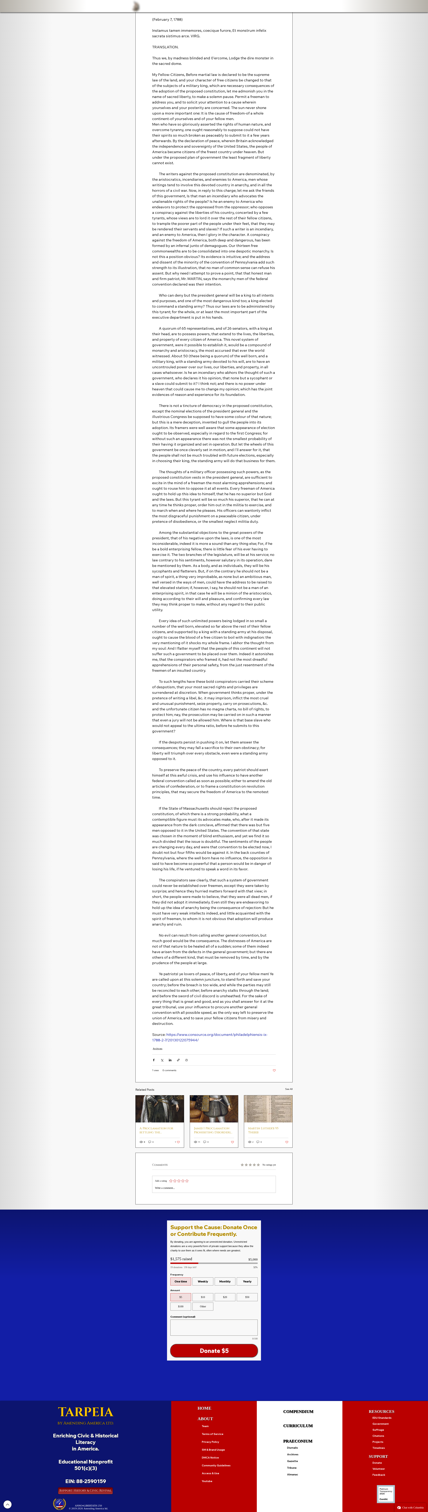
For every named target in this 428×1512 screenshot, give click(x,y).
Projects (377, 1441)
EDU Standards (382, 1417)
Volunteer (378, 1468)
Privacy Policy (210, 1441)
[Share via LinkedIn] (170, 1060)
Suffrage (378, 1429)
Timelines (378, 1447)
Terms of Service (212, 1434)
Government (380, 1423)
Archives (157, 1048)
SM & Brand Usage (213, 1449)
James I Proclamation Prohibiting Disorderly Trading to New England (213, 1130)
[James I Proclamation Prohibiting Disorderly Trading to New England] (214, 1108)
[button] (161, 6)
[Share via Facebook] (153, 1060)
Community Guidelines (216, 1465)
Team (205, 1426)
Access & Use (210, 1473)
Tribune (292, 1467)
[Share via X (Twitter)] (162, 1060)
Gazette (292, 1461)
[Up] (7, 1504)
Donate (377, 1462)
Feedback (378, 1474)
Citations (378, 1435)
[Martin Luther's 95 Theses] (268, 1108)
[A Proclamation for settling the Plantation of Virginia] (160, 1108)
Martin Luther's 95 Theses (263, 1130)
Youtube (207, 1481)
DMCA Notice (210, 1457)
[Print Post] (186, 1060)
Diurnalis (292, 1447)
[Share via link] (178, 1060)
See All (289, 1089)
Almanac (292, 1474)
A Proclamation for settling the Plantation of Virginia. (159, 1130)
